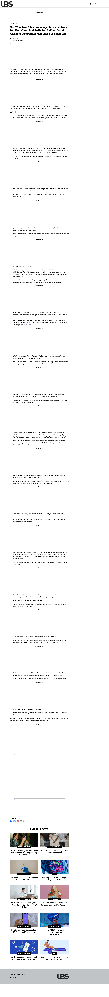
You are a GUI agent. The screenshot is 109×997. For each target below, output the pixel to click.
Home (11, 23)
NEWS (15, 23)
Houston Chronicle (28, 325)
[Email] (21, 821)
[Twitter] (14, 821)
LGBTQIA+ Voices (28, 4)
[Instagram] (18, 821)
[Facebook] (11, 821)
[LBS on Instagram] (95, 4)
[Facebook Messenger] (24, 821)
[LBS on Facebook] (90, 4)
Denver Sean (15, 38)
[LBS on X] (100, 4)
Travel (62, 4)
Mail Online (15, 112)
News (46, 4)
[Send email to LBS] (105, 4)
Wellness (79, 4)
